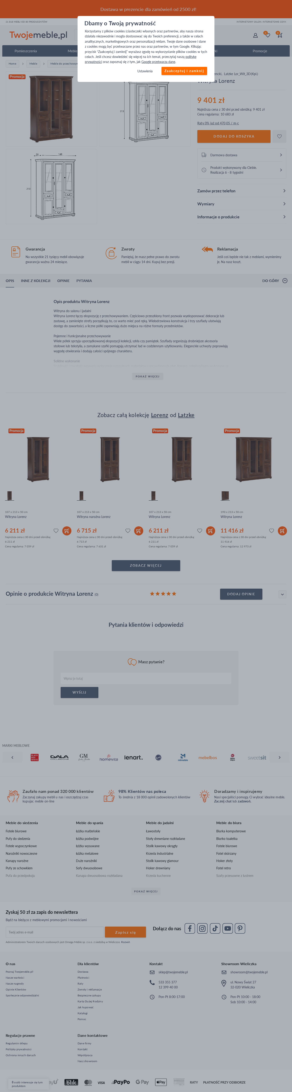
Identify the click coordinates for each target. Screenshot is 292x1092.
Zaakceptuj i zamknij (184, 71)
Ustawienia (145, 71)
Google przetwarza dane (158, 62)
